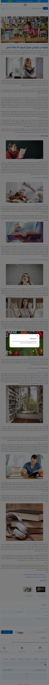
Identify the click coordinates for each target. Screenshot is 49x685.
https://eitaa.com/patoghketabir (27, 343)
